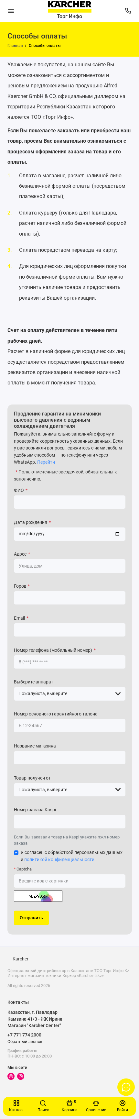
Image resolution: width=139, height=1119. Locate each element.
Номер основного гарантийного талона (56, 714)
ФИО (20, 490)
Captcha (24, 869)
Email (21, 618)
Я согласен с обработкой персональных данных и (72, 856)
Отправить (31, 918)
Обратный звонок (24, 1041)
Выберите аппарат (33, 682)
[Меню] (11, 11)
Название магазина (35, 746)
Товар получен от (32, 778)
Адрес (22, 554)
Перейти (46, 462)
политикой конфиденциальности (59, 859)
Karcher (20, 959)
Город (22, 586)
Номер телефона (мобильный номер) (55, 650)
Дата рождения (32, 522)
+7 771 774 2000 (24, 1034)
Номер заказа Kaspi (35, 810)
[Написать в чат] (126, 1087)
